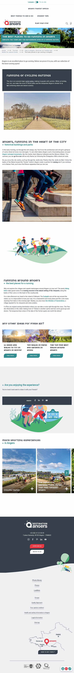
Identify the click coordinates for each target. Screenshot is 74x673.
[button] (67, 23)
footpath (46, 296)
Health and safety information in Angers (37, 613)
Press (37, 585)
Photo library (37, 580)
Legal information (37, 617)
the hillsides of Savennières (55, 301)
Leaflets (37, 590)
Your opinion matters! (37, 608)
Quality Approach (37, 603)
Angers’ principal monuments (12, 154)
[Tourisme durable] (71, 24)
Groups (37, 598)
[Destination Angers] (13, 22)
